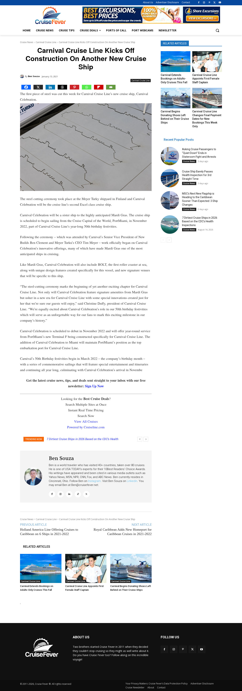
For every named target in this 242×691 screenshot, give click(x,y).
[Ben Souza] (22, 76)
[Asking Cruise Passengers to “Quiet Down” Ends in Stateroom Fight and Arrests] (170, 156)
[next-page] (169, 240)
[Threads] (62, 87)
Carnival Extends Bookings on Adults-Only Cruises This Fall (174, 78)
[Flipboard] (98, 87)
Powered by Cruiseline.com (86, 427)
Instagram (94, 481)
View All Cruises (86, 421)
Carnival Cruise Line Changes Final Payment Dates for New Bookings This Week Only (206, 119)
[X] (214, 3)
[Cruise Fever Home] (50, 15)
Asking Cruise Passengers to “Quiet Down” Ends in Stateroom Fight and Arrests (199, 153)
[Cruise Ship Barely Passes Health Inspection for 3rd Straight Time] (170, 178)
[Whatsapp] (86, 87)
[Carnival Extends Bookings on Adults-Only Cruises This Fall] (40, 568)
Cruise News (26, 42)
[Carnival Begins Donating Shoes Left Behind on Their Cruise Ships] (131, 568)
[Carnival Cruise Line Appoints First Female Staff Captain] (86, 568)
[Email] (110, 87)
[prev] (139, 439)
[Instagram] (204, 3)
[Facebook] (199, 3)
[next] (145, 439)
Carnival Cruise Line (46, 42)
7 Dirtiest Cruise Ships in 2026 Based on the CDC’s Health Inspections (199, 221)
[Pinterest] (209, 3)
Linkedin (132, 481)
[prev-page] (163, 240)
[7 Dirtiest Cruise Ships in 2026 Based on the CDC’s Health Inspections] (170, 224)
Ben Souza (34, 76)
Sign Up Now (94, 386)
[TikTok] (78, 494)
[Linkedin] (50, 87)
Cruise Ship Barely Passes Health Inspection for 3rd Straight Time (197, 175)
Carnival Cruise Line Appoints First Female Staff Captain (205, 78)
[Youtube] (220, 3)
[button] (217, 30)
